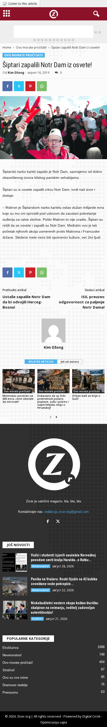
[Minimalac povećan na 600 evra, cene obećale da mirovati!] (18, 381)
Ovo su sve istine (15, 677)
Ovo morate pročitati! (31, 47)
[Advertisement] (53, 31)
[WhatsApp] (42, 86)
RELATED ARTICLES (41, 361)
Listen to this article (22, 3)
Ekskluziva (10, 648)
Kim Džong (16, 72)
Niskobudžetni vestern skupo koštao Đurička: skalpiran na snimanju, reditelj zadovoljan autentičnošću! (65, 607)
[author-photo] (53, 330)
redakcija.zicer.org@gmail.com (67, 512)
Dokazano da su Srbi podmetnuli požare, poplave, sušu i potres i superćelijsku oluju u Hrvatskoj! (53, 401)
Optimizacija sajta (53, 722)
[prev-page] (50, 417)
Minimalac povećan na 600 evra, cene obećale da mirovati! (18, 398)
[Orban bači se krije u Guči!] (88, 381)
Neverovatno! (40, 566)
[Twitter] (19, 86)
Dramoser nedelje (15, 685)
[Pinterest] (30, 86)
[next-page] (56, 417)
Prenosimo (10, 692)
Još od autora (70, 361)
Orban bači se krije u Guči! (86, 397)
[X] (58, 522)
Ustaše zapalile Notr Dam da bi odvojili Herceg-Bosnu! (26, 302)
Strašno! (37, 618)
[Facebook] (7, 86)
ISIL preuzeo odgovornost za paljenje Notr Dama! (82, 302)
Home (6, 47)
